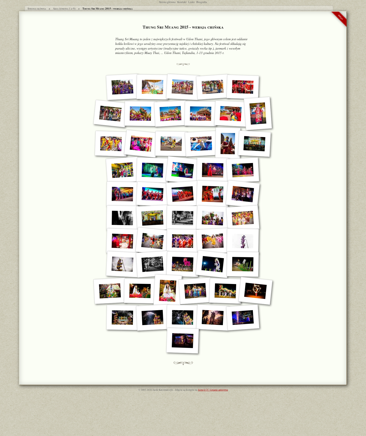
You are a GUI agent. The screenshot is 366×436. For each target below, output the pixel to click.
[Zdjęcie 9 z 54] (200, 113)
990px (340, 17)
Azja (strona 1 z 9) (64, 8)
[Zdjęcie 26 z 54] (212, 194)
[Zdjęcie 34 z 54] (152, 241)
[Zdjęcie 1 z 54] (122, 87)
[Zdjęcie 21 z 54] (213, 170)
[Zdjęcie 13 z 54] (141, 144)
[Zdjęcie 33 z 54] (122, 241)
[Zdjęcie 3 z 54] (182, 87)
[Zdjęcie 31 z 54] (212, 218)
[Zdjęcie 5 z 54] (242, 87)
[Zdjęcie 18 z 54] (122, 170)
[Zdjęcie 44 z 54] (140, 291)
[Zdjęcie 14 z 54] (171, 143)
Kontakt (182, 2)
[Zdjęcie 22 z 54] (242, 170)
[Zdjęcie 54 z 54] (182, 341)
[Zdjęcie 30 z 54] (182, 218)
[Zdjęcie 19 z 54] (152, 170)
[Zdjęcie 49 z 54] (122, 317)
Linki (191, 2)
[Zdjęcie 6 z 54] (110, 113)
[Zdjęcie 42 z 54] (243, 264)
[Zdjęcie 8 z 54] (170, 113)
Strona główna (167, 2)
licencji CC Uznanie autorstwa (213, 389)
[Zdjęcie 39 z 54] (152, 264)
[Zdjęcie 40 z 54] (182, 264)
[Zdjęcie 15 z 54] (201, 144)
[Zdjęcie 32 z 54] (242, 218)
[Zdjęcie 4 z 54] (212, 87)
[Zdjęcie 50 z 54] (152, 317)
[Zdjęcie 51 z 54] (182, 317)
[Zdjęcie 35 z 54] (182, 241)
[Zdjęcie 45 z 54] (167, 290)
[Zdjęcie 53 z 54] (242, 318)
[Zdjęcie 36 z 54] (212, 241)
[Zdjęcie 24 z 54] (152, 194)
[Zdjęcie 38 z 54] (122, 264)
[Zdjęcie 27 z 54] (243, 194)
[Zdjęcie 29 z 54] (152, 218)
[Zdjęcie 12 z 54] (111, 143)
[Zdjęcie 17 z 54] (254, 143)
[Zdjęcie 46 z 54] (195, 290)
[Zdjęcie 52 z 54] (212, 317)
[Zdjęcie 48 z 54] (255, 291)
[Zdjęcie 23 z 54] (122, 194)
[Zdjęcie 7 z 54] (140, 113)
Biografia (201, 2)
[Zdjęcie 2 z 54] (152, 87)
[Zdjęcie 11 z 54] (258, 113)
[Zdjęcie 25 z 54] (182, 194)
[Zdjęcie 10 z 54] (230, 113)
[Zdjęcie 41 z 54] (212, 264)
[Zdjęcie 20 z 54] (182, 170)
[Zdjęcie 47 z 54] (225, 291)
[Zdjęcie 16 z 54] (227, 143)
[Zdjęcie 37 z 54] (243, 241)
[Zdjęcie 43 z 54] (109, 291)
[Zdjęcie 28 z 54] (122, 218)
